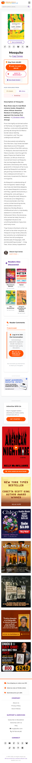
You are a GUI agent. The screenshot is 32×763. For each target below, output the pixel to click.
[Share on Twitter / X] (22, 46)
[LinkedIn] (14, 747)
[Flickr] (22, 747)
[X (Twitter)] (18, 743)
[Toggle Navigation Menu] (29, 3)
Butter (21, 285)
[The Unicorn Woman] (10, 276)
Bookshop (17, 95)
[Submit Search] (28, 7)
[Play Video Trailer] (16, 447)
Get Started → (16, 419)
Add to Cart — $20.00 (17, 67)
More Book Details (14, 80)
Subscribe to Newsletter (16, 720)
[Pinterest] (18, 747)
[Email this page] (27, 46)
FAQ (16, 725)
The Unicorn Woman (10, 285)
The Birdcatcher (10, 307)
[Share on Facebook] (5, 46)
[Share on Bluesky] (18, 46)
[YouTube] (9, 743)
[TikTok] (9, 747)
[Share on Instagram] (9, 46)
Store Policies (16, 708)
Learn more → (14, 254)
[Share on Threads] (14, 46)
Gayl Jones (17, 56)
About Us (16, 703)
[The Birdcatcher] (10, 298)
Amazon (10, 91)
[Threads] (22, 743)
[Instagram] (5, 743)
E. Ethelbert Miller (18, 117)
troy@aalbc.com (16, 728)
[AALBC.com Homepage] (9, 2)
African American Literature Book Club (16, 758)
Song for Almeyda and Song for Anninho (21, 309)
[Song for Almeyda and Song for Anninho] (21, 298)
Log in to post (12, 328)
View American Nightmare (17, 471)
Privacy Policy (16, 706)
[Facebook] (14, 743)
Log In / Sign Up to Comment (16, 353)
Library (23, 91)
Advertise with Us (16, 722)
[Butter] (21, 276)
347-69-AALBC (17, 731)
